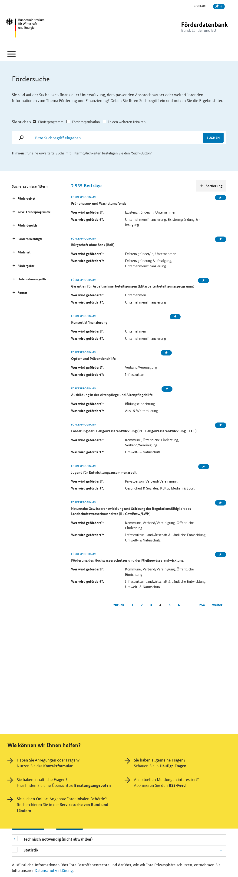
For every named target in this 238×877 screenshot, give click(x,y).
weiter (217, 604)
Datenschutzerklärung (54, 870)
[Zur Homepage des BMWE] (43, 28)
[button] (11, 54)
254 (202, 604)
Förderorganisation (86, 121)
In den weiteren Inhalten (126, 121)
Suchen (213, 137)
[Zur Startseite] (195, 28)
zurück (118, 604)
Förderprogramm (50, 121)
